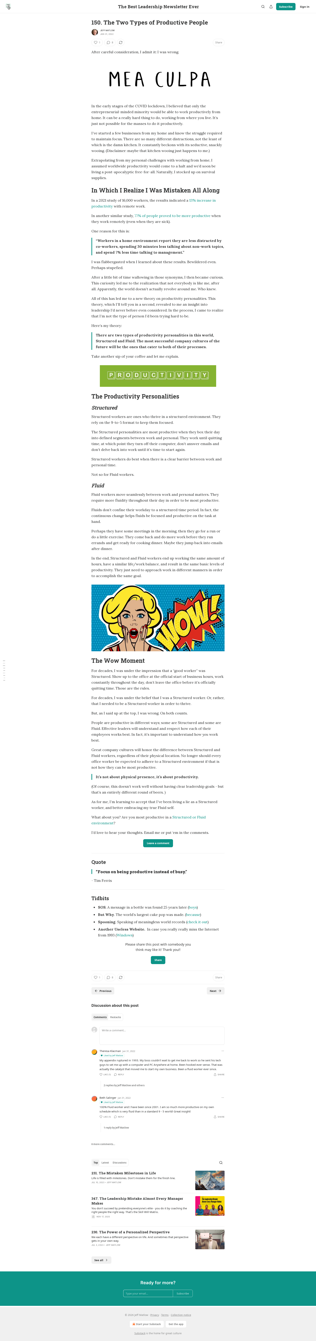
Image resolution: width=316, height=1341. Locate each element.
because (193, 914)
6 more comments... (103, 1144)
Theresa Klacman (110, 1051)
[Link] (86, 190)
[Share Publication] (271, 6)
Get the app (176, 1324)
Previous (105, 991)
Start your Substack (148, 1324)
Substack (139, 1333)
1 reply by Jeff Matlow (116, 1127)
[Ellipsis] (223, 1051)
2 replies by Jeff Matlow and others (124, 1085)
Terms (165, 1315)
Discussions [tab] (119, 1162)
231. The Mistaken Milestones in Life (123, 1173)
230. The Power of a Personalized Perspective (130, 1232)
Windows (125, 935)
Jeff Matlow (107, 30)
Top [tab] (96, 1162)
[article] (158, 1180)
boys (193, 907)
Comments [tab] (100, 1017)
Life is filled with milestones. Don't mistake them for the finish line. (133, 1178)
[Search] (263, 6)
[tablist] (107, 1017)
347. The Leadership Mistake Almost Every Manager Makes (137, 1200)
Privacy (154, 1315)
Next (213, 991)
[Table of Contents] (4, 670)
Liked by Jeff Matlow (113, 1055)
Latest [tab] (105, 1162)
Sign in (304, 6)
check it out (197, 922)
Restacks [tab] (115, 1017)
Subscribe (286, 6)
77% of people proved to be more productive (172, 215)
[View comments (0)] (127, 1221)
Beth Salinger (107, 1097)
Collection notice (181, 1315)
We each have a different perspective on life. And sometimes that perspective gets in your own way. (139, 1238)
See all (98, 1260)
